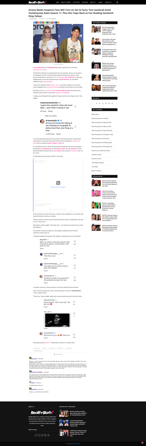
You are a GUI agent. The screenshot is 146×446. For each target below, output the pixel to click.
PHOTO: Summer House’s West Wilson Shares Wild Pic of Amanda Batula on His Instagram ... (109, 217)
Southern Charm (97, 154)
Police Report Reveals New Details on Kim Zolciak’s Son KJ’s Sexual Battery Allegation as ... (109, 41)
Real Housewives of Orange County (102, 134)
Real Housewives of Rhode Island (102, 142)
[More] (58, 22)
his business (73, 151)
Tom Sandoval (69, 348)
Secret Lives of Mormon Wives (101, 150)
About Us (92, 2)
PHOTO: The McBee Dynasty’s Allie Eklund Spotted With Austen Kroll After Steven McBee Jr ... (108, 206)
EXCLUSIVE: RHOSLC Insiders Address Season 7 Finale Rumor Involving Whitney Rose (109, 78)
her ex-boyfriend (59, 77)
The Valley (95, 167)
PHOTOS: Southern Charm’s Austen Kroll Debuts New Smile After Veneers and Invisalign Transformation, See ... (109, 194)
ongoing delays (47, 81)
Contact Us (108, 2)
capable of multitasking (62, 92)
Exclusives (85, 2)
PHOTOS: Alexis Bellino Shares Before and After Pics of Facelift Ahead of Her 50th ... (109, 183)
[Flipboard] (52, 22)
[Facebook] (34, 22)
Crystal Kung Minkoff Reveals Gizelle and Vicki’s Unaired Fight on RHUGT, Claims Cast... (78, 423)
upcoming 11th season (40, 69)
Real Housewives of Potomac (100, 138)
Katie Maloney (52, 348)
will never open (54, 85)
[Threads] (56, 22)
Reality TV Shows (66, 2)
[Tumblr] (47, 22)
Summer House (96, 158)
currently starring (49, 90)
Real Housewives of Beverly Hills (101, 122)
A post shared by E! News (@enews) (58, 209)
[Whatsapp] (45, 22)
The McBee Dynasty (98, 162)
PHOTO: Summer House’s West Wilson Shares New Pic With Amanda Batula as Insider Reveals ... (109, 228)
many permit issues (53, 87)
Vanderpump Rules (38, 350)
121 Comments (52, 18)
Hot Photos (76, 2)
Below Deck (95, 114)
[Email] (50, 22)
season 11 (48, 342)
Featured (44, 348)
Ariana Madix (37, 348)
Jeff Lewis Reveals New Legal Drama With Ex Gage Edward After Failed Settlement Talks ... (109, 89)
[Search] (116, 2)
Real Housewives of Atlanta (100, 118)
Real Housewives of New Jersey (101, 126)
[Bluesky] (54, 22)
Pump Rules (60, 348)
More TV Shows (96, 171)
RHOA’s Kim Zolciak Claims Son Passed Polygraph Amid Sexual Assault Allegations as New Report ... (109, 67)
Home (57, 2)
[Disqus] (58, 375)
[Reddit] (39, 22)
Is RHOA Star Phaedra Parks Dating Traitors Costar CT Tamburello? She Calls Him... (78, 433)
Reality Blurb (77, 443)
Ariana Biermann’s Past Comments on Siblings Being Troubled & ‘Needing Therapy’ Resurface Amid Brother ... (109, 54)
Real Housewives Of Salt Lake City (102, 146)
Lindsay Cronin (33, 18)
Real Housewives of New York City (102, 130)
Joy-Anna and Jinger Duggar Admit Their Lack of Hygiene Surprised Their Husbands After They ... (109, 30)
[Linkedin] (41, 22)
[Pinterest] (43, 22)
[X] (36, 22)
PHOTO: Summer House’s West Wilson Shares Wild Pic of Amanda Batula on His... (78, 413)
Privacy (101, 2)
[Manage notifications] (142, 442)
